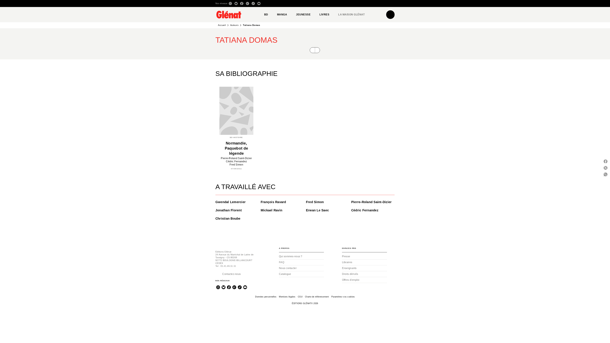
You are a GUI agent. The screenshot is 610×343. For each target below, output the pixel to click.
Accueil (222, 25)
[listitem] (230, 3)
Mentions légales (287, 297)
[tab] (266, 14)
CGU (300, 297)
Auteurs (234, 25)
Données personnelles (265, 297)
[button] (349, 3)
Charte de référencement (317, 297)
